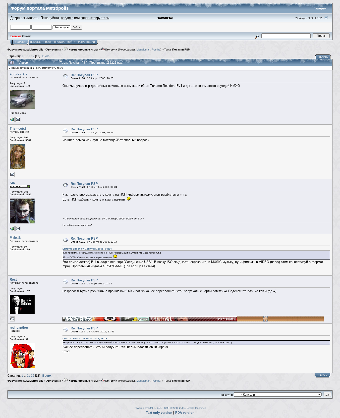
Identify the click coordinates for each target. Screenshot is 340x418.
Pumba (156, 49)
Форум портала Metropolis (25, 49)
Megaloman (143, 49)
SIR (12, 183)
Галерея (320, 8)
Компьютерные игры (83, 49)
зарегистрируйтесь (95, 18)
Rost (13, 279)
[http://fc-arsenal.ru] (12, 230)
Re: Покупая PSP (84, 75)
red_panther (19, 327)
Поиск (47, 42)
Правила (59, 42)
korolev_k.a (18, 74)
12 (32, 56)
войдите (67, 18)
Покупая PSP (181, 49)
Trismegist (18, 128)
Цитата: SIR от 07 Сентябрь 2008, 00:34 (87, 248)
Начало (20, 42)
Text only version (159, 413)
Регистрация (86, 42)
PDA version (184, 413)
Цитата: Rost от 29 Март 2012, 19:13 (84, 338)
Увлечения (53, 49)
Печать (323, 57)
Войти (71, 42)
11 (28, 56)
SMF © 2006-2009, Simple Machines (185, 408)
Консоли (111, 49)
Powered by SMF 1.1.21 (148, 408)
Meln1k (15, 238)
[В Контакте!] (12, 121)
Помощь (35, 42)
